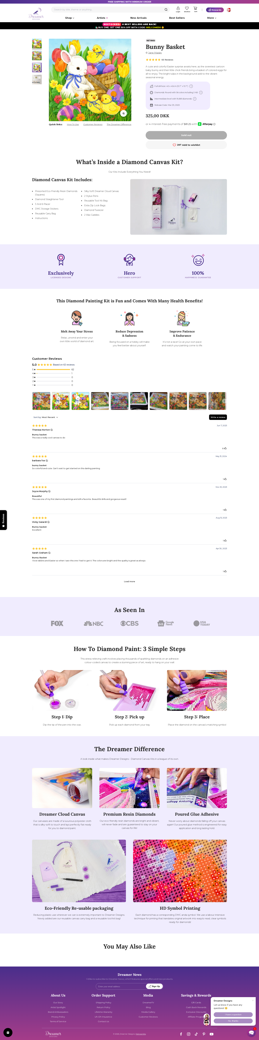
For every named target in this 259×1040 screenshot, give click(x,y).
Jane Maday (155, 52)
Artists (101, 17)
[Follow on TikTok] (196, 1034)
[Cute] (61, 401)
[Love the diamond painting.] (139, 401)
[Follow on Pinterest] (204, 1034)
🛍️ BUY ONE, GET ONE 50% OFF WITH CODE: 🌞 (129, 26)
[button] (251, 1032)
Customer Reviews (92, 124)
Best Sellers (177, 17)
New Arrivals (138, 17)
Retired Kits (141, 1034)
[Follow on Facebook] (181, 1034)
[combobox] (110, 10)
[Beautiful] (178, 401)
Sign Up (156, 986)
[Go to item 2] (37, 56)
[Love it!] (158, 401)
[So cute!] (41, 401)
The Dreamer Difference (119, 124)
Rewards (216, 10)
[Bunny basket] (100, 401)
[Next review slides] (224, 401)
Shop (68, 17)
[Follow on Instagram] (189, 1034)
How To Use (73, 124)
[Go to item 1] (37, 44)
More (210, 17)
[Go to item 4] (37, 80)
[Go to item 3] (37, 68)
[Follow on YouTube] (212, 1034)
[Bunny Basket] (80, 401)
